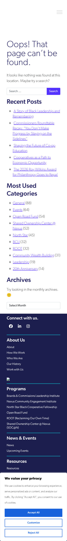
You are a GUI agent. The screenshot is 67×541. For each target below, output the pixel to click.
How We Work (16, 352)
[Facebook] (11, 326)
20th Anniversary (25, 269)
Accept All (34, 512)
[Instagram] (28, 326)
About (10, 347)
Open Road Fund (25, 217)
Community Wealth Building (33, 255)
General (19, 203)
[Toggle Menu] (60, 12)
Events (18, 210)
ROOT (17, 249)
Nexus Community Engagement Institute (31, 401)
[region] (33, 507)
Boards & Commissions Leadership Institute (33, 396)
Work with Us (15, 369)
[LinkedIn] (19, 326)
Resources (13, 468)
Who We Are (15, 358)
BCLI (16, 242)
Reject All (33, 532)
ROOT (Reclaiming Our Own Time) (28, 418)
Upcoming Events (17, 450)
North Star (20, 235)
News (10, 445)
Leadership (21, 262)
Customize (33, 522)
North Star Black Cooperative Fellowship (32, 407)
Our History (14, 364)
